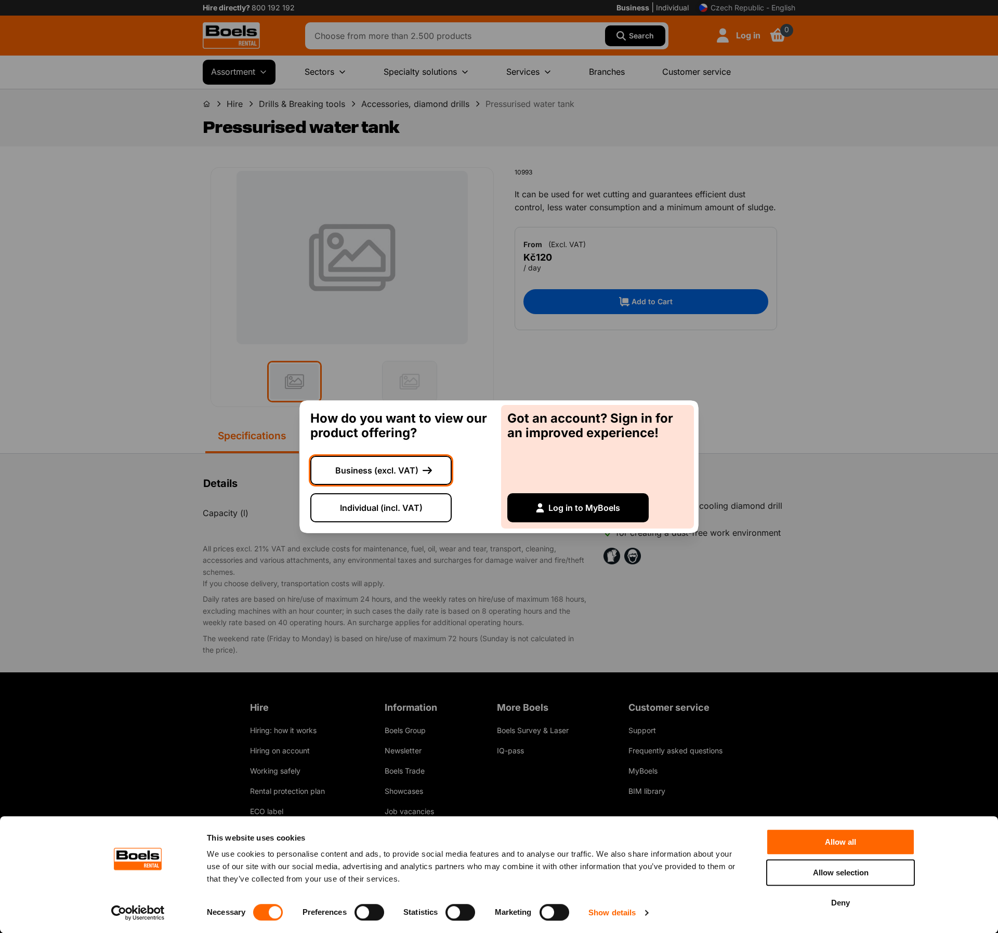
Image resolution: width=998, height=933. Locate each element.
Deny (840, 902)
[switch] (369, 912)
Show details (612, 912)
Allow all (840, 841)
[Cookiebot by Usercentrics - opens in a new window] (138, 913)
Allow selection (841, 872)
